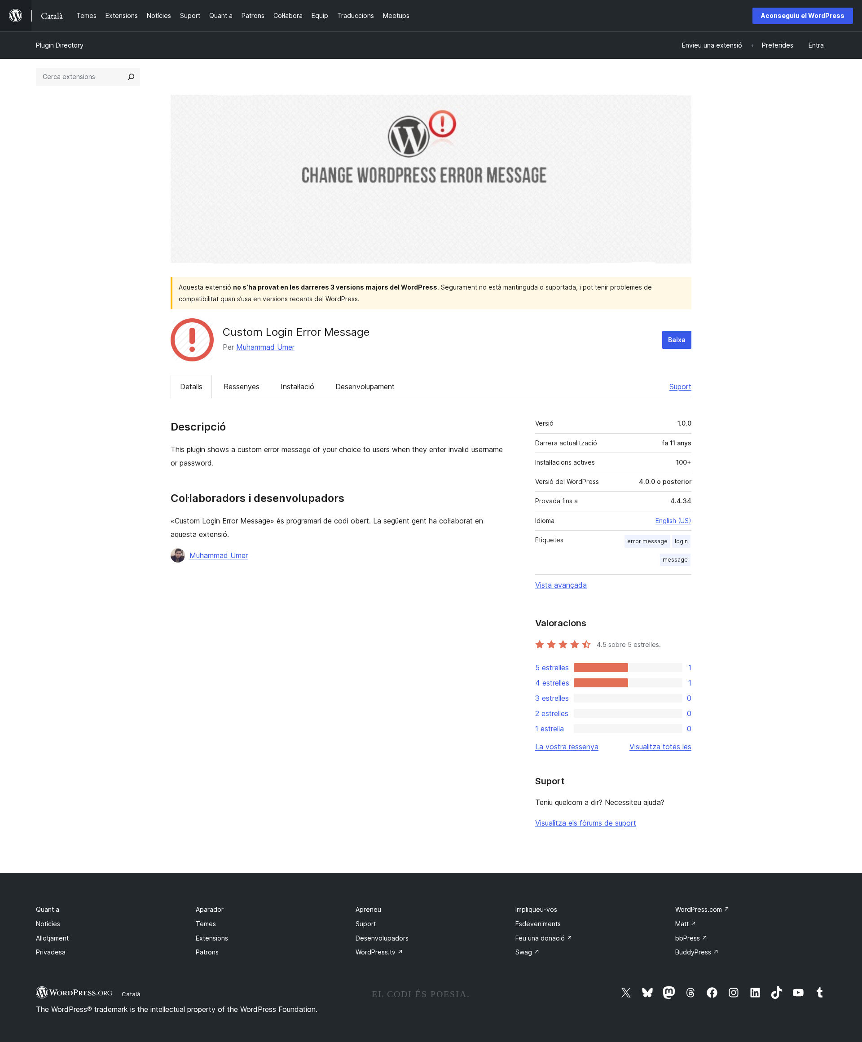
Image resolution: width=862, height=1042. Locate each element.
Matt (685, 924)
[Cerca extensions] (131, 77)
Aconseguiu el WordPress (802, 15)
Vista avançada (561, 584)
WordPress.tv (379, 952)
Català (131, 994)
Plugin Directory (60, 45)
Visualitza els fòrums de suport (585, 822)
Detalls (191, 386)
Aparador (210, 909)
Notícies (48, 924)
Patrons (207, 952)
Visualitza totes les (660, 746)
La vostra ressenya (566, 746)
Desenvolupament (365, 386)
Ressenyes (241, 386)
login (681, 541)
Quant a (47, 909)
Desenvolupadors (382, 938)
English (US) (673, 520)
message (675, 559)
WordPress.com (702, 909)
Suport (680, 386)
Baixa (677, 339)
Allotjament (52, 938)
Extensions (212, 938)
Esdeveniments (538, 924)
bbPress (691, 938)
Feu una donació (543, 938)
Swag (527, 952)
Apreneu (368, 909)
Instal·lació (297, 386)
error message (647, 541)
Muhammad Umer (265, 347)
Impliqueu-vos (536, 909)
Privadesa (51, 952)
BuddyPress (697, 952)
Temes (206, 924)
